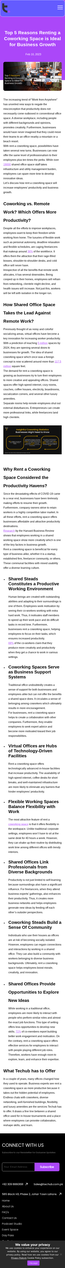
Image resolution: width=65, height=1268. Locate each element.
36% (30, 251)
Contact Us (9, 1218)
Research (9, 530)
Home (6, 1200)
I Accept (33, 1263)
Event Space (10, 1229)
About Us (8, 1206)
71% (18, 1031)
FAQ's (5, 1212)
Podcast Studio (12, 1224)
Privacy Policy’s (18, 1258)
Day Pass (8, 1235)
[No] (60, 1254)
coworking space (18, 824)
